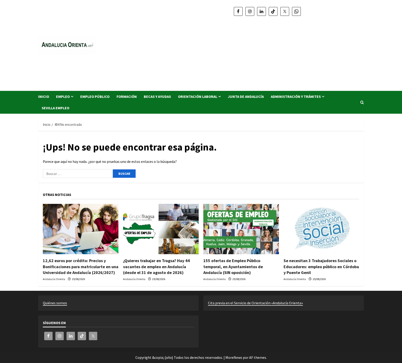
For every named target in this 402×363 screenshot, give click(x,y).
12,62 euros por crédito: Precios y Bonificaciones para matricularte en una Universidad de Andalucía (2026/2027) (80, 266)
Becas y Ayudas (157, 96)
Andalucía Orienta (54, 279)
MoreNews (233, 357)
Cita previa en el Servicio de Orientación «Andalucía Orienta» (255, 303)
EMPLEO (63, 96)
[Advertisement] (267, 51)
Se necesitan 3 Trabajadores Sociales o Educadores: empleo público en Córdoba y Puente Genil (321, 266)
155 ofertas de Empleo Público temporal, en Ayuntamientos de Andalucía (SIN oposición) (233, 266)
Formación (127, 96)
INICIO (43, 96)
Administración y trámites (296, 96)
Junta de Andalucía (246, 96)
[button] (362, 102)
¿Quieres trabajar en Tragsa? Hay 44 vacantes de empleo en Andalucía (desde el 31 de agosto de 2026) (156, 266)
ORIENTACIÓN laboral (197, 96)
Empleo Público (95, 96)
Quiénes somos (55, 303)
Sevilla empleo (55, 108)
